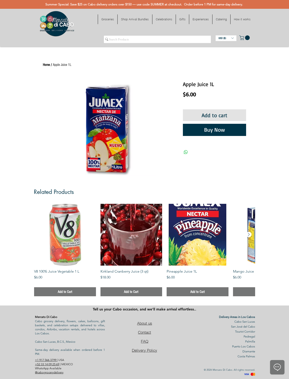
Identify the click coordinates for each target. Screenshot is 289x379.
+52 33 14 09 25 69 (47, 364)
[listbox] (226, 38)
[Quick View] (65, 235)
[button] (107, 19)
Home (46, 65)
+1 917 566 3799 (46, 360)
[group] (144, 250)
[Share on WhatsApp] (186, 152)
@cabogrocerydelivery (49, 372)
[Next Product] (249, 234)
